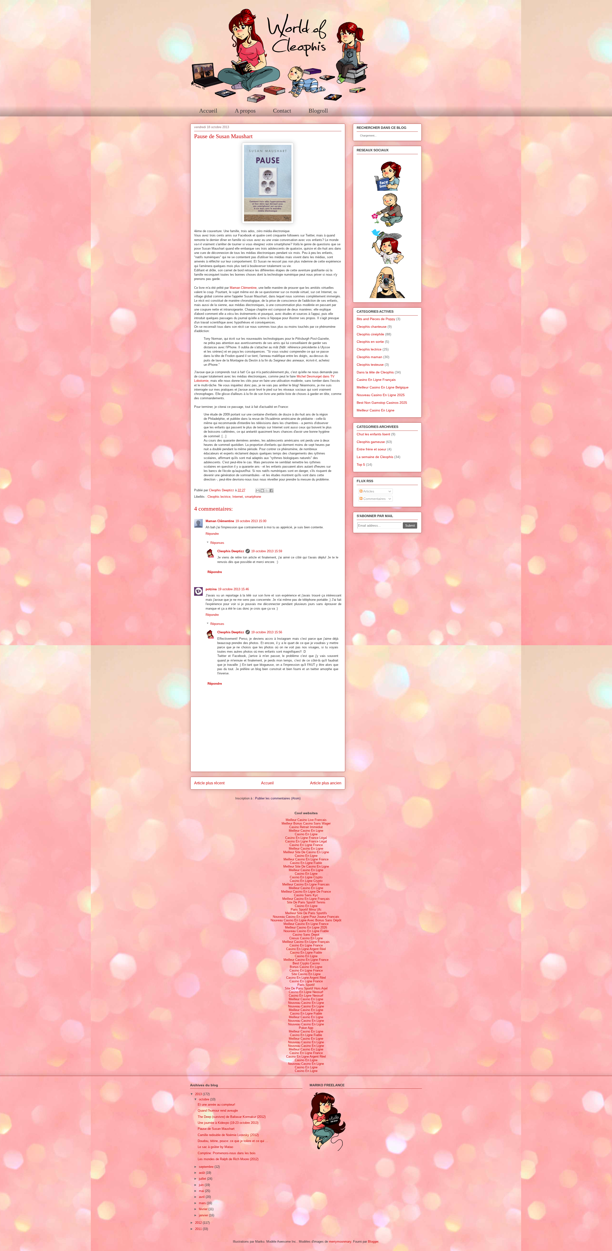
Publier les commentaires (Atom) (278, 798)
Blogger (373, 1241)
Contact (282, 111)
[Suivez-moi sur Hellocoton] (387, 226)
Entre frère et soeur (371, 449)
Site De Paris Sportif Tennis (306, 902)
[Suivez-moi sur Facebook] (387, 189)
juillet (202, 1178)
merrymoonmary (340, 1241)
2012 (198, 1222)
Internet (237, 496)
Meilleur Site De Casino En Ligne (306, 852)
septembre (206, 1167)
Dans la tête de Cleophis (375, 372)
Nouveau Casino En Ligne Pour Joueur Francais (306, 916)
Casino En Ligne (306, 834)
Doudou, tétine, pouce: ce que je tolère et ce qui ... (233, 1141)
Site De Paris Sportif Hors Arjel (306, 988)
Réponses (217, 543)
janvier (203, 1215)
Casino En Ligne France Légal (306, 838)
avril (202, 1197)
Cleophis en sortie (370, 342)
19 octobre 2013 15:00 (250, 521)
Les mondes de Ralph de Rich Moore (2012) (228, 1159)
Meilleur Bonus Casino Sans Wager (306, 823)
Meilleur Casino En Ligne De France (306, 891)
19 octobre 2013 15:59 (266, 551)
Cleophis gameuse (371, 442)
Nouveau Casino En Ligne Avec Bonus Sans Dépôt (306, 920)
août (202, 1173)
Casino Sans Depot (306, 934)
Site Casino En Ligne (306, 974)
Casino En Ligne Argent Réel (306, 949)
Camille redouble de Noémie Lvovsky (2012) (228, 1135)
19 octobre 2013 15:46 (233, 589)
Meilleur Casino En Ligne (375, 410)
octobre (204, 1099)
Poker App (306, 1028)
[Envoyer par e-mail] (257, 490)
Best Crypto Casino (306, 963)
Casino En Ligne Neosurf (306, 992)
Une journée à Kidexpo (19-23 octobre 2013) (228, 1123)
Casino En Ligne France (306, 845)
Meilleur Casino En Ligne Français (306, 899)
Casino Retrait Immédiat (306, 827)
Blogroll (318, 111)
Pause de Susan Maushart (216, 1129)
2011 (198, 1229)
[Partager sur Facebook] (271, 490)
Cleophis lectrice (219, 496)
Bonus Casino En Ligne (306, 967)
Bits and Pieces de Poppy (376, 319)
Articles (368, 491)
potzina (211, 589)
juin (201, 1185)
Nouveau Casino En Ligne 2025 (381, 395)
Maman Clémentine (243, 288)
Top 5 (361, 464)
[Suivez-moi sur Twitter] (387, 263)
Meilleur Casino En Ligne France (306, 859)
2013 (198, 1094)
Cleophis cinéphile (370, 334)
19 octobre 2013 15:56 (266, 632)
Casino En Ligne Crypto (306, 877)
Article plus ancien (325, 783)
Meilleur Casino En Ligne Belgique (383, 387)
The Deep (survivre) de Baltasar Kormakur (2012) (232, 1117)
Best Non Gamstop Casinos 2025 (382, 402)
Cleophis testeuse (370, 364)
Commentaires (374, 499)
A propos (245, 111)
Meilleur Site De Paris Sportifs (306, 913)
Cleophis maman (369, 357)
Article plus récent (209, 783)
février (203, 1209)
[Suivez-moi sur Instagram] (387, 297)
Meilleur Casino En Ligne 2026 (306, 927)
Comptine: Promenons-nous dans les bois (227, 1153)
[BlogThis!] (262, 490)
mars (202, 1203)
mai (201, 1191)
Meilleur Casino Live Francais (306, 820)
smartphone (253, 496)
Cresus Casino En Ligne (306, 938)
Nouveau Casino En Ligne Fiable (306, 931)
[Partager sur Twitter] (266, 490)
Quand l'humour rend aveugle (218, 1110)
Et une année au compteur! (216, 1104)
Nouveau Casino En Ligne (306, 1003)
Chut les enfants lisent (373, 434)
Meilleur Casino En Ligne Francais (306, 884)
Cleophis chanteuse (372, 326)
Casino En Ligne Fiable (306, 863)
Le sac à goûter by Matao (215, 1147)
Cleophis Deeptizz (230, 551)
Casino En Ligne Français (376, 380)
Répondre (212, 533)
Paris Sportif (306, 985)
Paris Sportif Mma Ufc (306, 909)
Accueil (208, 111)
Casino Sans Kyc (306, 895)
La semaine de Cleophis (375, 457)
